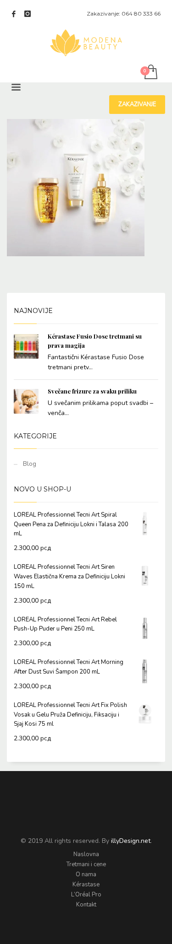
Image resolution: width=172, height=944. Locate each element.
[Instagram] (27, 14)
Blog (29, 463)
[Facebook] (14, 14)
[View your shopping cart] (150, 72)
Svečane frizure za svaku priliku (92, 391)
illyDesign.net (130, 840)
